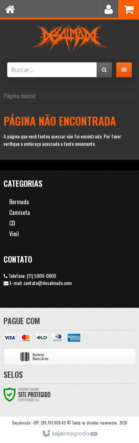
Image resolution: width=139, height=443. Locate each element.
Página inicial (19, 95)
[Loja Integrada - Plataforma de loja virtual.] (69, 434)
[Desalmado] (69, 37)
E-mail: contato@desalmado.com (40, 282)
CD (12, 223)
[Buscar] (104, 69)
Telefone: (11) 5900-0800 (31, 275)
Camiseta (19, 212)
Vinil (14, 234)
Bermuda (19, 201)
